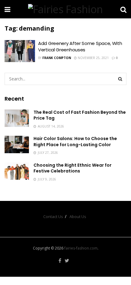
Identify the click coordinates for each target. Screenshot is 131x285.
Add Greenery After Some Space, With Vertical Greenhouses (80, 46)
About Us (77, 216)
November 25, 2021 (93, 58)
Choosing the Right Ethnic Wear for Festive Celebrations (73, 168)
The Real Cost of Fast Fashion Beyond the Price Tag (80, 115)
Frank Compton (56, 58)
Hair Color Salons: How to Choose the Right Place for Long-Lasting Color (75, 141)
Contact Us (53, 216)
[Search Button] (120, 79)
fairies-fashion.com (80, 248)
